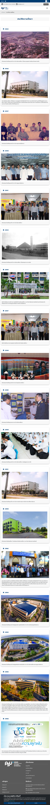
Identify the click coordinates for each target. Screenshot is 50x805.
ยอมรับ (36, 803)
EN (48, 1)
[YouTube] (5, 1)
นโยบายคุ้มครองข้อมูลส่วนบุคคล (14, 803)
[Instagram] (4, 1)
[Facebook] (2, 1)
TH (46, 1)
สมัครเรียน (46, 4)
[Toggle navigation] (47, 8)
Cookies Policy (12, 801)
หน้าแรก (3, 12)
